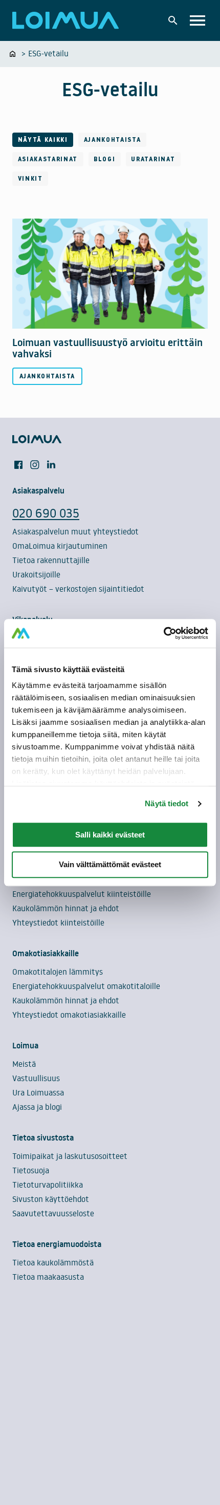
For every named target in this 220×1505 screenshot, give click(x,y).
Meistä (24, 1064)
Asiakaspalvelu (38, 490)
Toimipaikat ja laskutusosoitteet (69, 1156)
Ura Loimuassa (38, 1092)
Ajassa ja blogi (37, 1107)
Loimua (25, 1045)
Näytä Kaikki (43, 139)
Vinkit (30, 178)
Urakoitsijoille (36, 574)
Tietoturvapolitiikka (47, 1184)
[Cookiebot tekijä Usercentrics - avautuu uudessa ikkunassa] (163, 633)
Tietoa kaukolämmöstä (53, 1262)
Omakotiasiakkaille (45, 953)
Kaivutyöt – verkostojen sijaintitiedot (78, 589)
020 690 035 (45, 513)
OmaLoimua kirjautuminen (59, 546)
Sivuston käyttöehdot (50, 1199)
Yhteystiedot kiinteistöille (58, 922)
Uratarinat (153, 159)
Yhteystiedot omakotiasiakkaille (69, 1014)
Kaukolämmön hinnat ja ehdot (65, 908)
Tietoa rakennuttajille (51, 560)
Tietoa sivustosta (43, 1137)
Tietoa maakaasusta (48, 1277)
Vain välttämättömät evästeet (110, 865)
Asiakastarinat (48, 159)
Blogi (104, 159)
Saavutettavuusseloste (53, 1213)
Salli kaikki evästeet (110, 834)
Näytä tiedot (166, 803)
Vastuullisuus (36, 1078)
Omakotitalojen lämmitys (57, 971)
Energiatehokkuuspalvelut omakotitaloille (86, 986)
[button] (173, 20)
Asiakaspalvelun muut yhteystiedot (75, 531)
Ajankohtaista (112, 139)
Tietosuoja (30, 1170)
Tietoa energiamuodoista (56, 1244)
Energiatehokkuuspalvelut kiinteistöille (81, 894)
